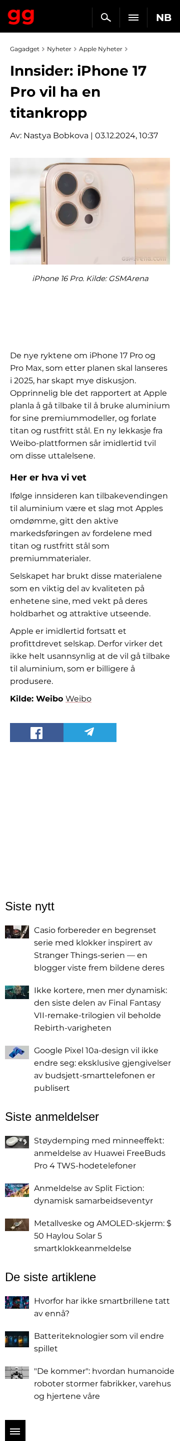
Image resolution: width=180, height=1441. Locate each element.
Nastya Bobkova (56, 135)
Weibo (79, 698)
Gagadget (21, 15)
